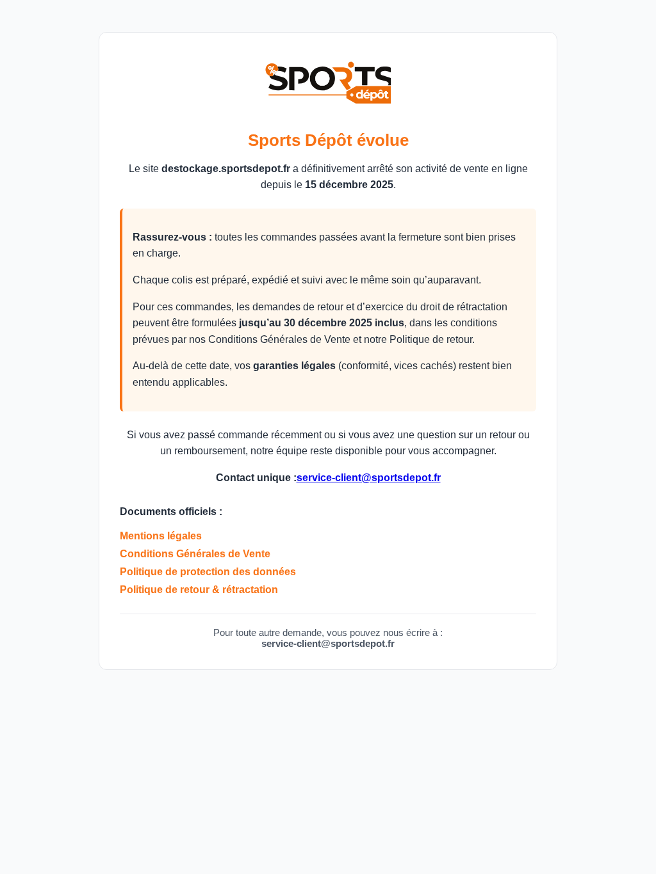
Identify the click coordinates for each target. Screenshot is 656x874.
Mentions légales (161, 535)
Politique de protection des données (208, 571)
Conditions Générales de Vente (195, 553)
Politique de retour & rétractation (199, 589)
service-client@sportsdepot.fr (369, 477)
